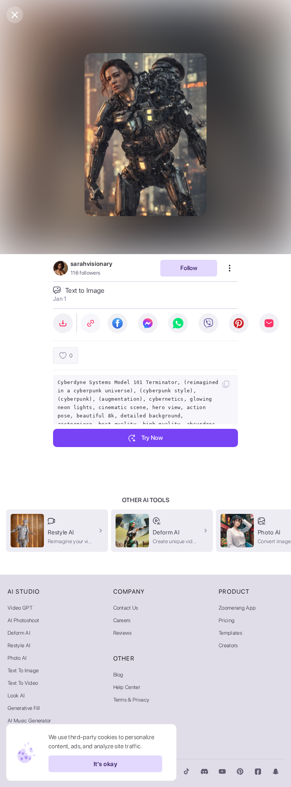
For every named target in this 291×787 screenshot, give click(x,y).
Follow (188, 268)
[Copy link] (90, 323)
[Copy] (226, 384)
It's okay (105, 764)
